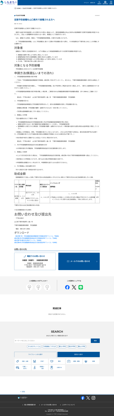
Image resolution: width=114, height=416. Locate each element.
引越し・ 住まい (25, 367)
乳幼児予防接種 (27, 8)
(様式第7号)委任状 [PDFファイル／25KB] (27, 240)
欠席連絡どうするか (49, 346)
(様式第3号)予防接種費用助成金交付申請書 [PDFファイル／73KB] (35, 238)
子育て (42, 361)
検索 (95, 341)
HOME (19, 8)
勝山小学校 (81, 346)
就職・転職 (76, 361)
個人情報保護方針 (30, 405)
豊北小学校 (62, 346)
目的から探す (78, 354)
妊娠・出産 (25, 361)
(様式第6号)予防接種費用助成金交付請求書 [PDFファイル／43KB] (35, 242)
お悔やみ (59, 367)
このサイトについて (68, 405)
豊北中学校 (72, 346)
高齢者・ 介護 (42, 367)
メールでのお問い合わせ (49, 405)
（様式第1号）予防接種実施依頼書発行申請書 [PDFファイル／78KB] (36, 236)
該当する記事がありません (57, 314)
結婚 (93, 361)
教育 (59, 361)
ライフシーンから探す (35, 354)
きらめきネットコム (34, 346)
